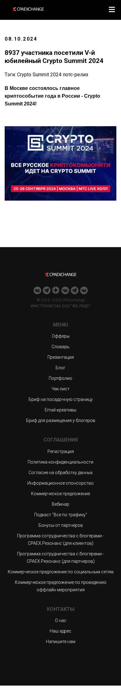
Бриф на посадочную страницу (61, 399)
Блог (60, 367)
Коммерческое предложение (60, 493)
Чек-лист (60, 388)
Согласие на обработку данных (61, 472)
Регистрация (60, 451)
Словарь (60, 346)
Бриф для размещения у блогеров (60, 420)
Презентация (60, 357)
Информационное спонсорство (60, 483)
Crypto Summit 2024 (39, 75)
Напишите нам (60, 641)
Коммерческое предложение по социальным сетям (61, 571)
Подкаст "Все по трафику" (60, 514)
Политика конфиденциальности (60, 462)
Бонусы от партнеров (60, 525)
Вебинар (60, 504)
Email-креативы (60, 409)
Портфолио (60, 378)
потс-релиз (75, 75)
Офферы (60, 336)
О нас (60, 620)
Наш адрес (60, 631)
